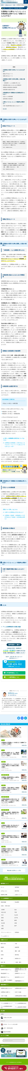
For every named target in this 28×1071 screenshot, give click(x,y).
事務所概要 (3, 902)
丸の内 (16, 915)
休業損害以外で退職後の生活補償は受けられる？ (14, 93)
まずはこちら (4, 891)
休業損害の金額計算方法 (9, 89)
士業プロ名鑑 (4, 995)
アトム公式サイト (5, 936)
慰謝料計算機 (4, 894)
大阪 (3, 925)
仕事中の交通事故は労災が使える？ (14, 512)
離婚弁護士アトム (5, 977)
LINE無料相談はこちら (12, 672)
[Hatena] (25, 718)
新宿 (3, 917)
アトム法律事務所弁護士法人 (6, 1007)
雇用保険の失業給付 (8, 98)
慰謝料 (2, 947)
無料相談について (5, 883)
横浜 (3, 920)
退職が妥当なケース (8, 76)
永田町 (3, 909)
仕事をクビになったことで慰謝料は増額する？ (14, 102)
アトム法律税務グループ (6, 1003)
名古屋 (3, 923)
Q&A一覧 (3, 962)
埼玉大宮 (4, 912)
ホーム (2, 887)
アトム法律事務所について (6, 898)
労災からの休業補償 (8, 96)
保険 (2, 951)
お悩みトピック (4, 939)
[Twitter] (18, 718)
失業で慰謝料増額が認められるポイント (12, 105)
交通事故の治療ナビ (5, 992)
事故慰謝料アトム (5, 973)
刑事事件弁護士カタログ (6, 988)
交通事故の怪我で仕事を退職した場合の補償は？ (14, 79)
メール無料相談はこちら (12, 677)
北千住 (16, 917)
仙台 (16, 909)
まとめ (4, 108)
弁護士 (2, 954)
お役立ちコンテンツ (5, 1045)
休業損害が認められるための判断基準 (12, 85)
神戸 (16, 925)
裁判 (2, 958)
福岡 (3, 928)
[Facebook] (22, 718)
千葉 (16, 912)
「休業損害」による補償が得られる (11, 83)
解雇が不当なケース (8, 73)
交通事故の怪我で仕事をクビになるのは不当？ (14, 70)
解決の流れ (3, 943)
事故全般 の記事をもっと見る (14, 870)
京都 (16, 923)
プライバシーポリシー (6, 932)
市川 (3, 915)
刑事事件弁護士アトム (6, 969)
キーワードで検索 (5, 1035)
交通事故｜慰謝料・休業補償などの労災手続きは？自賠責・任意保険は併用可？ (15, 517)
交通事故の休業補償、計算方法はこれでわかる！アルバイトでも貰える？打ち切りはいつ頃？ (15, 444)
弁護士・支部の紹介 (5, 905)
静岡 (16, 920)
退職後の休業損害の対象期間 (10, 87)
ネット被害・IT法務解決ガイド (6, 981)
